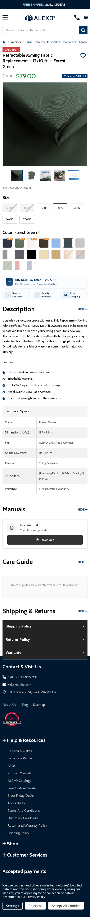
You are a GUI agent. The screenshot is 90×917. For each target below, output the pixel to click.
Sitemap (39, 705)
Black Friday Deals (21, 796)
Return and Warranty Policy (27, 825)
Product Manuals (20, 773)
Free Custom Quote (22, 788)
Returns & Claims (20, 751)
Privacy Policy (35, 897)
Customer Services (27, 855)
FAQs (11, 766)
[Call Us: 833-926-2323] (76, 17)
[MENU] (5, 17)
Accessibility (16, 803)
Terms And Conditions (24, 811)
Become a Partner (21, 758)
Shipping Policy (18, 833)
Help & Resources (26, 740)
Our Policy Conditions (23, 818)
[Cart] (85, 17)
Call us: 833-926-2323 (23, 677)
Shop (12, 844)
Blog (24, 705)
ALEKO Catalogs (19, 781)
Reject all (35, 905)
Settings (12, 905)
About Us (9, 705)
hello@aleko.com (19, 685)
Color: (21, 232)
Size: (8, 197)
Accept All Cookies (66, 905)
